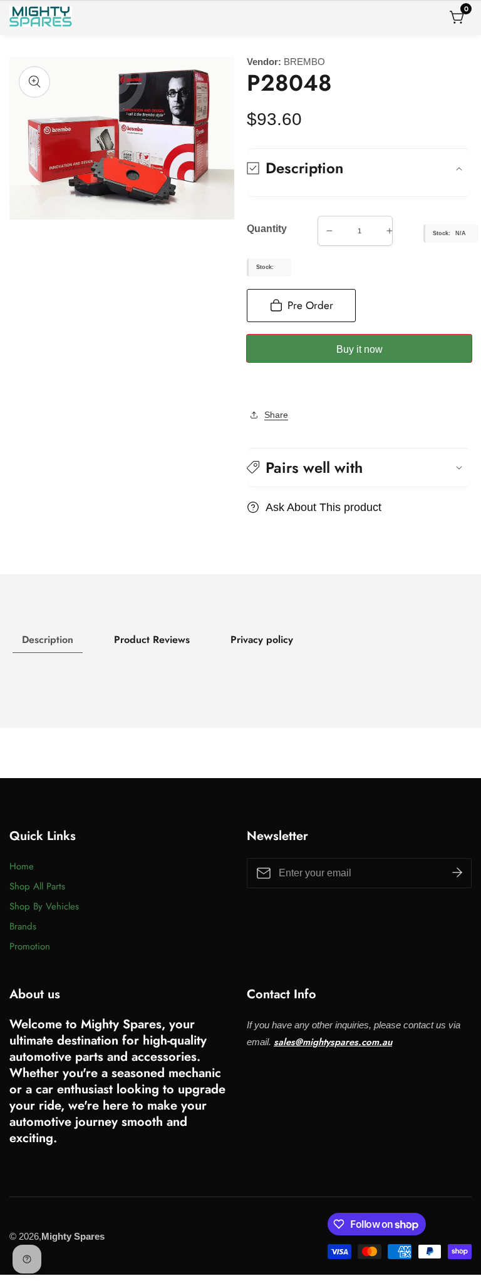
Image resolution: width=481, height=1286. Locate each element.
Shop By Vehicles (44, 906)
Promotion (29, 946)
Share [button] (276, 415)
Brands (22, 926)
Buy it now (359, 349)
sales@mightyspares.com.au (333, 1042)
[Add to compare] (260, 386)
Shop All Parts (37, 886)
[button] (359, 467)
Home (21, 866)
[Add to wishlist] (250, 386)
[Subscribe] (457, 873)
